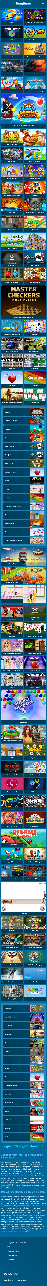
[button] (43, 4)
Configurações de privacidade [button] (17, 1243)
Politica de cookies (13, 1251)
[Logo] (23, 4)
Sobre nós (10, 1259)
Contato (9, 1264)
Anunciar (10, 1268)
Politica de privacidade (15, 1247)
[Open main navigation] (4, 4)
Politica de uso (12, 1255)
